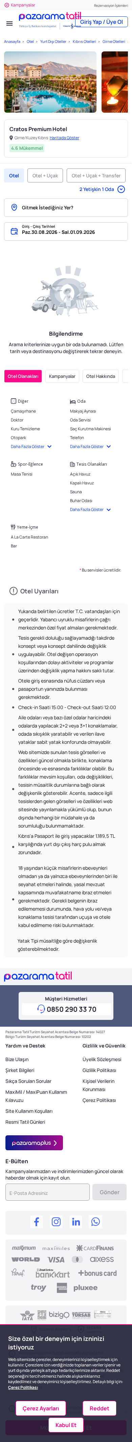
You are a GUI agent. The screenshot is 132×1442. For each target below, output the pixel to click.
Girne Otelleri (113, 41)
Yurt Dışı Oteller (53, 41)
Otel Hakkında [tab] (100, 376)
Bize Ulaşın (16, 1059)
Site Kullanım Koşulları (28, 1111)
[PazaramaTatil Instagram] (56, 1223)
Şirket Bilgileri (19, 1070)
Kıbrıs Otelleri (84, 41)
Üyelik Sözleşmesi (102, 1059)
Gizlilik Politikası (99, 1070)
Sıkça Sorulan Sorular (28, 1081)
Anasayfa (12, 41)
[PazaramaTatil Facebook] (36, 1223)
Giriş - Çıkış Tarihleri (38, 226)
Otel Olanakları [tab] (23, 376)
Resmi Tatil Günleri (25, 1122)
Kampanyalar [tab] (62, 376)
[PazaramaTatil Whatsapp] (95, 1223)
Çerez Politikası (99, 1100)
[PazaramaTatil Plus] (34, 1142)
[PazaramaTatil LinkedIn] (76, 1223)
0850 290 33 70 (71, 1009)
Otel (30, 41)
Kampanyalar (23, 5)
